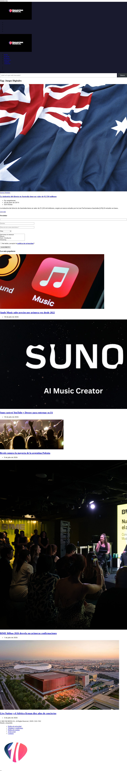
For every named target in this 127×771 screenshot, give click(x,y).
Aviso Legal (12, 732)
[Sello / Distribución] (12, 238)
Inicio (6, 55)
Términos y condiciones (15, 728)
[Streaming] (12, 240)
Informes (7, 58)
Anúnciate (7, 63)
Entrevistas (7, 60)
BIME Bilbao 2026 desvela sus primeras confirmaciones (28, 633)
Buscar (2, 72)
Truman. (16, 723)
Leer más (3, 212)
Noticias (6, 56)
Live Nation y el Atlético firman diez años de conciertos (28, 713)
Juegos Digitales (5, 192)
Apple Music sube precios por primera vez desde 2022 (27, 312)
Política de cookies (14, 730)
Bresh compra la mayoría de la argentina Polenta (25, 453)
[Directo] (12, 236)
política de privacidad (25, 243)
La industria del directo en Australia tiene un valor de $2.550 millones (28, 196)
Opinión (6, 62)
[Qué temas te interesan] (12, 235)
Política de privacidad (14, 726)
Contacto (11, 733)
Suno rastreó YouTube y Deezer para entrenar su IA (26, 412)
